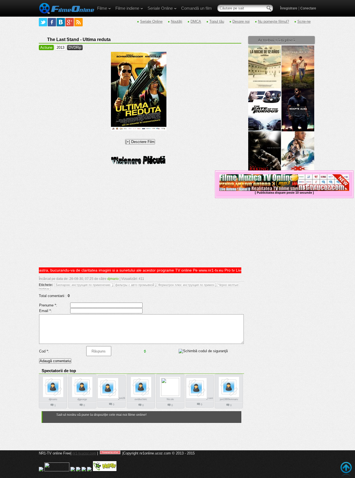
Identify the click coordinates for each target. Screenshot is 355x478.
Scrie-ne (304, 21)
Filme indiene (127, 8)
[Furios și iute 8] (264, 130)
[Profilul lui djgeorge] (82, 397)
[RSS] (78, 22)
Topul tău (216, 21)
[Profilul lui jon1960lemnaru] (229, 397)
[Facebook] (52, 22)
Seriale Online (160, 8)
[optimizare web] (89, 470)
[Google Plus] (69, 22)
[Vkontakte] (61, 22)
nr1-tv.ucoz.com (84, 453)
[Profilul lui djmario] (53, 397)
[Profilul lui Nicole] (170, 395)
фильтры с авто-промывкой (134, 285)
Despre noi (241, 21)
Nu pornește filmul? (273, 21)
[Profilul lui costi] (196, 398)
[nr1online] (66, 15)
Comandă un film (196, 8)
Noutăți (176, 21)
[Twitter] (43, 22)
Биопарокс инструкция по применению (83, 285)
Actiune (46, 47)
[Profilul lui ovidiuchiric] (141, 397)
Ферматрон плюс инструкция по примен (186, 285)
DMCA (196, 21)
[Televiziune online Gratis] (105, 470)
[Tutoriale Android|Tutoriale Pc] (78, 470)
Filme (102, 8)
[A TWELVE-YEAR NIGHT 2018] (264, 87)
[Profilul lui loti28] (108, 398)
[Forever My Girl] (298, 87)
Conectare (308, 8)
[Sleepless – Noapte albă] (298, 130)
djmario (113, 279)
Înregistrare (288, 8)
